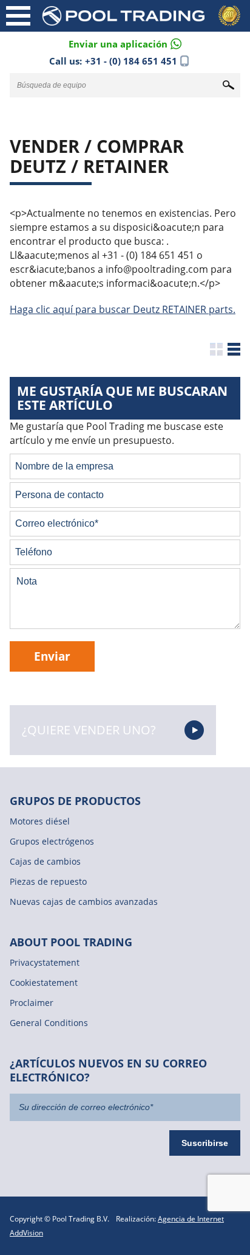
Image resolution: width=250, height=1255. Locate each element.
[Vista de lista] (234, 349)
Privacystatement (44, 962)
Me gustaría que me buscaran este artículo (122, 397)
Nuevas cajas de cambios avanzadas (84, 901)
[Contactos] (125, 43)
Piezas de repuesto (48, 881)
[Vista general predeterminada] (216, 349)
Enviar (52, 656)
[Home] (143, 15)
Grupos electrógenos (52, 841)
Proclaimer (31, 1002)
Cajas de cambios (45, 861)
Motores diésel (40, 821)
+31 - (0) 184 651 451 (131, 61)
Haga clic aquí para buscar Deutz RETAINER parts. (122, 309)
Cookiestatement (44, 982)
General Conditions (49, 1022)
